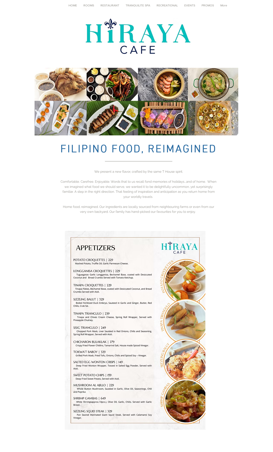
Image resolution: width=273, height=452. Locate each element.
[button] (109, 5)
